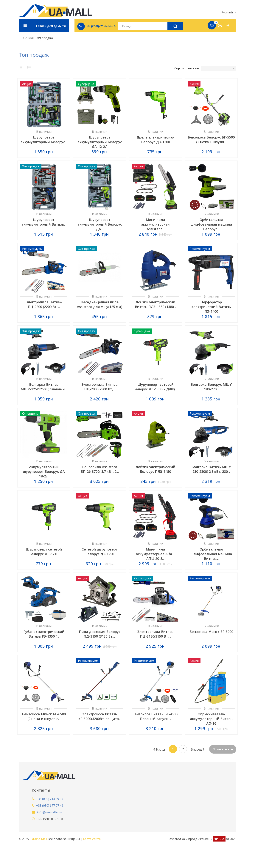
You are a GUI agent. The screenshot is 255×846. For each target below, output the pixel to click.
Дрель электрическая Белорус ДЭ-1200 (155, 139)
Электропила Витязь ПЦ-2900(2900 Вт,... (100, 386)
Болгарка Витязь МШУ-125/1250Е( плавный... (44, 386)
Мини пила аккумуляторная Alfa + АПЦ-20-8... (155, 554)
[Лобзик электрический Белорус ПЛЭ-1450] (155, 434)
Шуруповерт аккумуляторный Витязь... (43, 222)
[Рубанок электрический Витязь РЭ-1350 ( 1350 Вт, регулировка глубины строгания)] (43, 599)
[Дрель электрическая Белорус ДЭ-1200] (155, 104)
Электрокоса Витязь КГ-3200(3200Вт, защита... (99, 716)
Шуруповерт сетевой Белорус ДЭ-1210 (44, 551)
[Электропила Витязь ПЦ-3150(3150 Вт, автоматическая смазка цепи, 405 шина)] (155, 599)
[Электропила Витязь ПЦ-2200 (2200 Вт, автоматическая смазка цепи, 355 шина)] (43, 269)
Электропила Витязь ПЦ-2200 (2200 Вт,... (44, 304)
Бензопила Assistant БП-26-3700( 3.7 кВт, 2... (100, 469)
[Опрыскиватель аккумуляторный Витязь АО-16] (211, 681)
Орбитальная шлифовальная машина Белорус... (211, 224)
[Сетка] (21, 68)
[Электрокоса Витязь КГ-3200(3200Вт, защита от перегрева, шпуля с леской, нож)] (99, 681)
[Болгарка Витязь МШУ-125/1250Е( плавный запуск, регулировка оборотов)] (43, 351)
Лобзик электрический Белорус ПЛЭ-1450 (155, 469)
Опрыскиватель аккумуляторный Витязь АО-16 (211, 719)
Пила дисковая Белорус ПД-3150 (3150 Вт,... (99, 634)
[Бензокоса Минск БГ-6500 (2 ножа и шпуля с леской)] (43, 681)
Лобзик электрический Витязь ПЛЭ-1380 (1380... (155, 304)
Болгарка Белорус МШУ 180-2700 (211, 386)
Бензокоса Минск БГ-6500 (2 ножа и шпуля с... (44, 716)
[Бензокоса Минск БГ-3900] (211, 599)
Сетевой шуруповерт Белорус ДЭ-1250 (100, 551)
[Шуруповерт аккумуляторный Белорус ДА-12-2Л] (99, 104)
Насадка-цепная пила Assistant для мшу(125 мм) (99, 304)
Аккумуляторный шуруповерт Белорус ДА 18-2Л (44, 471)
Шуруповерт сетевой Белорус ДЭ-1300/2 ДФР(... (155, 386)
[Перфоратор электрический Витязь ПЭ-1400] (211, 269)
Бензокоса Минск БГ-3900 (211, 631)
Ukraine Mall (38, 839)
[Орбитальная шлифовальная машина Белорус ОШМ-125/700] (211, 187)
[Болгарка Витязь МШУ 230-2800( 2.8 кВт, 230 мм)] (211, 434)
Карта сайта (92, 839)
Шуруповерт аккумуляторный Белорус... (44, 139)
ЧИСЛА (219, 839)
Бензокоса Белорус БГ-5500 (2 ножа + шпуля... (211, 139)
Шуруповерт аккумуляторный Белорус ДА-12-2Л (99, 142)
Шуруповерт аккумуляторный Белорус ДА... (99, 224)
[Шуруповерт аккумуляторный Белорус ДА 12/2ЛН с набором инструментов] (99, 187)
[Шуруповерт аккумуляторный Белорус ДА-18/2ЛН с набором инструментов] (43, 104)
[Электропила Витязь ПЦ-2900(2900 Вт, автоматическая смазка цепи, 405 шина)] (99, 351)
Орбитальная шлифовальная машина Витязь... (211, 554)
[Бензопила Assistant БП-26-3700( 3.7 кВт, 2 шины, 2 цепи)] (99, 434)
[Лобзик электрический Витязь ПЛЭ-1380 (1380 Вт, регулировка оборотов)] (155, 269)
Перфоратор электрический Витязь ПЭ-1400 (211, 307)
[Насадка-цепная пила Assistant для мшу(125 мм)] (99, 269)
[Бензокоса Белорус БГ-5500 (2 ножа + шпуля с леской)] (211, 104)
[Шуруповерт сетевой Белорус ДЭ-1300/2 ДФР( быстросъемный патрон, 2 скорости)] (155, 351)
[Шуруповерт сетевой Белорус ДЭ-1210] (43, 516)
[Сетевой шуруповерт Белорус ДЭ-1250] (99, 516)
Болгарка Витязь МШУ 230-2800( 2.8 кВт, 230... (211, 469)
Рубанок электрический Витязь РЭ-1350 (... (43, 634)
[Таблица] (29, 68)
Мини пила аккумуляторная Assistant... (155, 224)
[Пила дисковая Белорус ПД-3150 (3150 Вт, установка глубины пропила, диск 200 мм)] (99, 599)
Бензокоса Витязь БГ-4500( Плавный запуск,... (155, 716)
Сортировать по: (187, 68)
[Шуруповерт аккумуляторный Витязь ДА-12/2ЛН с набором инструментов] (43, 187)
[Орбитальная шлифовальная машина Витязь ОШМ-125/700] (211, 516)
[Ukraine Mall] (52, 10)
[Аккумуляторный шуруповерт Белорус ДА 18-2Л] (43, 434)
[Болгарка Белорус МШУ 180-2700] (211, 351)
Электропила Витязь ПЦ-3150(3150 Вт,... (155, 634)
